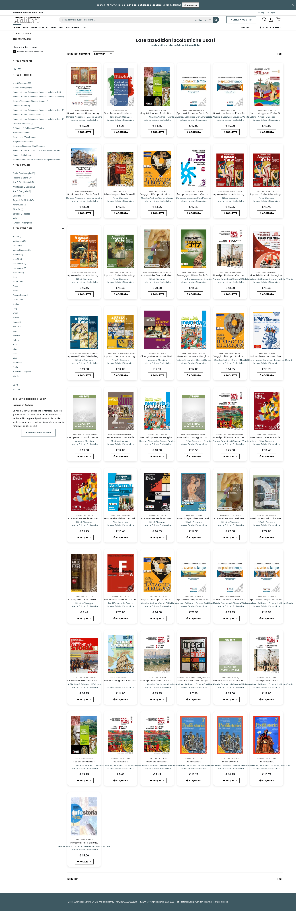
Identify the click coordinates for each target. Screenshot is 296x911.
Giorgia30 (17, 322)
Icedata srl (208, 902)
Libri (25, 27)
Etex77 (16, 317)
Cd (83, 27)
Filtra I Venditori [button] (22, 228)
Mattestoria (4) (19, 241)
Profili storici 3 (120, 761)
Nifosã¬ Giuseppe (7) (22, 87)
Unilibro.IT (247, 27)
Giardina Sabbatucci (22, 155)
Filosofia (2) (18, 209)
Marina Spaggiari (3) (22, 250)
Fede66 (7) (17, 236)
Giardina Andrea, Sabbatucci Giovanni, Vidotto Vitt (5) (37, 92)
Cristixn (16, 304)
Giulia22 (16, 335)
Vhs (61, 27)
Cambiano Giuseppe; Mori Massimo (29, 146)
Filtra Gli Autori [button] (22, 75)
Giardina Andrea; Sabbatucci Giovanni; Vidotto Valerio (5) (38, 96)
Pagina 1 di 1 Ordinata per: (79, 53)
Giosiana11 (18, 326)
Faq (262, 12)
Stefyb (15, 376)
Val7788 (16, 389)
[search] (216, 20)
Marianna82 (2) (19, 263)
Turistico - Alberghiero (22, 222)
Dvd (53, 27)
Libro (15, 349)
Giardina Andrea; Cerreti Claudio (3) (28, 114)
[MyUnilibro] (271, 20)
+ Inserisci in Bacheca (38, 432)
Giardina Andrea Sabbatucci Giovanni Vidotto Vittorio (36, 150)
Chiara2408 (18, 299)
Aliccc (15, 286)
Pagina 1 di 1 (72, 879)
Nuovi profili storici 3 (157, 761)
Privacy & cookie (221, 902)
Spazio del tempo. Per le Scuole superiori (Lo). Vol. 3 (206, 113)
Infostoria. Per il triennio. (84, 842)
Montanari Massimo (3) (23, 123)
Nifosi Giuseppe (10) (22, 83)
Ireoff (15, 344)
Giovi (15, 331)
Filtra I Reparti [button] (21, 165)
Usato (16, 27)
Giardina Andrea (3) (21, 105)
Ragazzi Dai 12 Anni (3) (23, 200)
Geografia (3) (18, 195)
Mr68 (15, 357)
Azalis (15, 290)
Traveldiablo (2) (19, 268)
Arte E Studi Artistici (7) (23, 182)
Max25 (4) (17, 245)
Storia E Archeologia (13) (24, 173)
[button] (280, 20)
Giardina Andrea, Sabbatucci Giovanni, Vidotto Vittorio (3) (38, 110)
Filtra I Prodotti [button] (22, 61)
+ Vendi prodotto (241, 19)
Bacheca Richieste (271, 27)
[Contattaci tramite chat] (264, 20)
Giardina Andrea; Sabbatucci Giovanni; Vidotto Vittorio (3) (38, 119)
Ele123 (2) (17, 259)
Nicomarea (17, 362)
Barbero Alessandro (21, 132)
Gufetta (16, 340)
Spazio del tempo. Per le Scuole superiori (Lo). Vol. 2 (243, 113)
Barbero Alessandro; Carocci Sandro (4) (30, 101)
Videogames (72, 27)
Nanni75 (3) (18, 254)
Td (14, 380)
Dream (15, 312)
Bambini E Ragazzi (21, 213)
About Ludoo (18, 281)
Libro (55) (17, 69)
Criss (15, 277)
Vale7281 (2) (18, 272)
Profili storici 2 (266, 761)
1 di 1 (280, 54)
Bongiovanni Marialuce (23, 141)
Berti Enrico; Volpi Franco (24, 137)
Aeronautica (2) (19, 204)
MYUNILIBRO (191, 5)
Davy (15, 308)
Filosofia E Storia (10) (22, 177)
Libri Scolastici (39, 27)
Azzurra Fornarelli (20, 295)
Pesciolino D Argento (22, 371)
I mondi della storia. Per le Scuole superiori (237, 680)
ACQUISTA (85, 132)
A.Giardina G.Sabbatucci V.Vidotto (28, 128)
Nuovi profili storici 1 (267, 680)
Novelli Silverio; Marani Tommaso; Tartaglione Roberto (37, 159)
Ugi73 (15, 384)
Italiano (16, 218)
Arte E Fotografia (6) (22, 191)
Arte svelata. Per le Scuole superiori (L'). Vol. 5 (93, 518)
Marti (15, 353)
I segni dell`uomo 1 (84, 761)
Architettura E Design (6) (24, 186)
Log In (272, 12)
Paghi (15, 367)
